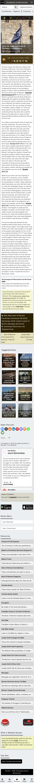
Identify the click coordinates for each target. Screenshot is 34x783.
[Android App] (6, 507)
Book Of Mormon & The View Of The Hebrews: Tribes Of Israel (8, 338)
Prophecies (27, 11)
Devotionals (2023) (8, 321)
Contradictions (7, 11)
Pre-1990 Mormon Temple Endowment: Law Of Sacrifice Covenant (9, 362)
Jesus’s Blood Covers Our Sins (8, 381)
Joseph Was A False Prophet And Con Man (26, 337)
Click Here (19, 307)
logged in (13, 497)
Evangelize (5, 603)
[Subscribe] (28, 722)
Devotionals (6, 318)
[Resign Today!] (5, 722)
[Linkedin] (13, 429)
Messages (5, 673)
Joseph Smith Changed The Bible (13, 638)
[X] (6, 429)
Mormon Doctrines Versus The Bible (14, 681)
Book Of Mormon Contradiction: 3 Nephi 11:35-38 (9, 414)
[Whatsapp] (28, 429)
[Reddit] (10, 429)
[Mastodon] (21, 429)
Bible (5, 315)
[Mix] (24, 429)
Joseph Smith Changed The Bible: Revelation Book (25, 379)
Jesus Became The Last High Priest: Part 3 (25, 397)
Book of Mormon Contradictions (12, 568)
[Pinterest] (17, 429)
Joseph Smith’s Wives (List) (11, 664)
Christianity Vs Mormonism (17, 2)
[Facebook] (2, 429)
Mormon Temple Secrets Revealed (13, 690)
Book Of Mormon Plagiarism (11, 576)
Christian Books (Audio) (10, 594)
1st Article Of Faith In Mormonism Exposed (25, 363)
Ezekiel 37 (25, 321)
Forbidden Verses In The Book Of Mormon (16, 611)
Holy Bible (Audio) (8, 629)
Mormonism (20, 324)
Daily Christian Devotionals (11, 761)
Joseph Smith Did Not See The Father (25, 414)
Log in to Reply (8, 484)
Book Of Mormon (18, 315)
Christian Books (7, 585)
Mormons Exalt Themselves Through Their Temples (9, 396)
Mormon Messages (8, 324)
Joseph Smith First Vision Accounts (14, 655)
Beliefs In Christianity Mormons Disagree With (17, 550)
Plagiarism (16, 11)
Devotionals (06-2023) (19, 318)
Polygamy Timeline (8, 699)
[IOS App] (27, 507)
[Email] (2, 432)
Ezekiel (18, 321)
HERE (3, 281)
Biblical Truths (6, 559)
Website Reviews (7, 708)
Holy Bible (5, 620)
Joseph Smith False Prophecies (12, 646)
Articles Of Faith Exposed (10, 541)
